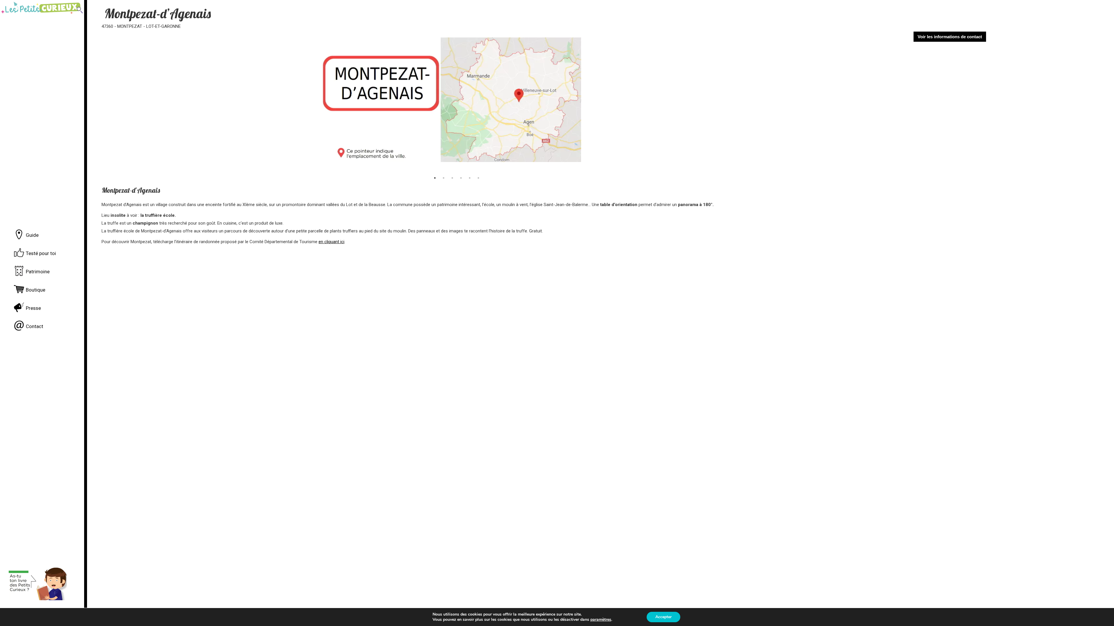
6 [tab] (478, 178)
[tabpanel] (451, 102)
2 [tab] (443, 178)
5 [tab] (470, 178)
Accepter (663, 617)
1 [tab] (435, 178)
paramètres (600, 619)
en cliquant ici (331, 241)
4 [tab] (461, 178)
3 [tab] (452, 178)
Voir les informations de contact (950, 36)
